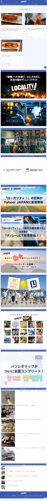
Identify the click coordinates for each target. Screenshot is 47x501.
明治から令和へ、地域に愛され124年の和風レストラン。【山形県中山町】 (26, 405)
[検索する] (45, 67)
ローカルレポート (14, 4)
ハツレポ (26, 37)
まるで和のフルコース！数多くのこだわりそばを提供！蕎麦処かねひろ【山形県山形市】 (27, 433)
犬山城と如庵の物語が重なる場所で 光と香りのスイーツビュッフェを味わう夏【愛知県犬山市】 (28, 419)
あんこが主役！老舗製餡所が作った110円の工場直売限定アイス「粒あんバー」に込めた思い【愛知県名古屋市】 (30, 391)
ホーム (2, 6)
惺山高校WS (8, 37)
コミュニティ (24, 4)
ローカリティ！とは (29, 4)
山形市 (2, 37)
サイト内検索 (35, 4)
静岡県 (32, 37)
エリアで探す (2, 4)
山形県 (5, 37)
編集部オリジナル (8, 4)
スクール (19, 4)
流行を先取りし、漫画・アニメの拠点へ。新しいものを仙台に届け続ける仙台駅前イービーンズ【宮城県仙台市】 (30, 449)
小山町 (29, 37)
